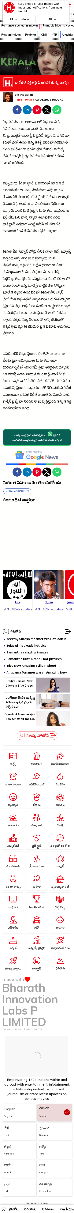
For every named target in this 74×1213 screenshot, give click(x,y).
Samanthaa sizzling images (27, 653)
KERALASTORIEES (17, 491)
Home (18, 99)
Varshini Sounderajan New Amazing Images (20, 717)
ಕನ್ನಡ (71, 14)
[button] (17, 109)
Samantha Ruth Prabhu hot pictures (34, 659)
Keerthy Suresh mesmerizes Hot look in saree (36, 639)
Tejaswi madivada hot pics (26, 646)
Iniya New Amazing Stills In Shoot (31, 666)
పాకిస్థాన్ (9, 224)
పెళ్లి (5, 218)
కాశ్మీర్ (7, 402)
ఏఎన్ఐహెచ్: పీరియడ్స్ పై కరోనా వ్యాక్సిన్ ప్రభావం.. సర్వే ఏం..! (20, 702)
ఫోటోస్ (15, 631)
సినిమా (35, 156)
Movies (30, 99)
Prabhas (31, 34)
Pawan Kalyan (11, 34)
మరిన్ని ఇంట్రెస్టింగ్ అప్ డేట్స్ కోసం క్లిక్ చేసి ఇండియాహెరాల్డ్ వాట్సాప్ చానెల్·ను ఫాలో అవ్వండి (37, 438)
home (3, 1208)
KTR (54, 34)
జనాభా (26, 313)
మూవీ (52, 279)
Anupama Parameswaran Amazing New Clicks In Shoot (36, 673)
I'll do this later (19, 19)
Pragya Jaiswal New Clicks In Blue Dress (19, 683)
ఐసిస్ (40, 224)
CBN (44, 34)
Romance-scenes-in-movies (19, 25)
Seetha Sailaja (24, 95)
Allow (52, 19)
